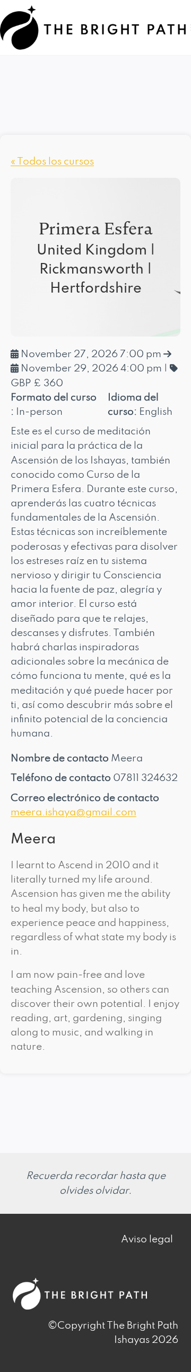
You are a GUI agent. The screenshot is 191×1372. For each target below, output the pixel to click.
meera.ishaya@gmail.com (73, 812)
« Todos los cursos (52, 162)
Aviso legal (147, 1239)
